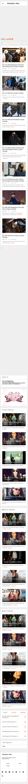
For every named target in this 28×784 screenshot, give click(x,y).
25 (12, 43)
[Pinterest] (16, 772)
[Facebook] (2, 772)
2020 (3, 63)
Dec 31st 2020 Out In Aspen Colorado (13, 93)
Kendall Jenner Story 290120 (13, 462)
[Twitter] (6, 772)
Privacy (7, 765)
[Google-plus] (9, 772)
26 (15, 43)
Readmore (22, 72)
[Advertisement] (14, 22)
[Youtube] (12, 772)
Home (8, 763)
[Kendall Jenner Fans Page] (13, 4)
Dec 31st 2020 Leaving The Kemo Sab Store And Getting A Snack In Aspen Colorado (13, 149)
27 (19, 43)
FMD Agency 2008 (9, 682)
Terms (20, 763)
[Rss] (23, 772)
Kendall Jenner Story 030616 (13, 562)
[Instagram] (19, 772)
